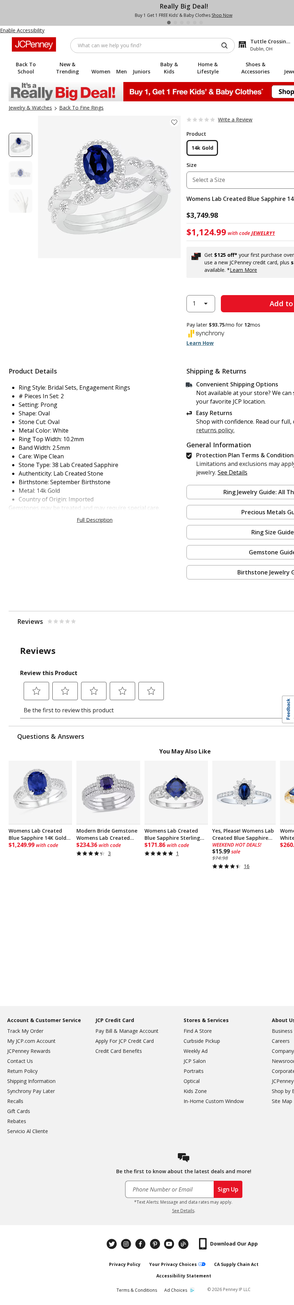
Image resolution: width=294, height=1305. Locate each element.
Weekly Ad (196, 1051)
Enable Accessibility (22, 30)
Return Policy (22, 1071)
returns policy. (215, 430)
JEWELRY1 (263, 233)
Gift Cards (18, 1111)
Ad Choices (175, 1290)
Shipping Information (31, 1081)
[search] (227, 45)
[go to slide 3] (182, 22)
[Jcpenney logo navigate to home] (33, 44)
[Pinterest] (155, 1244)
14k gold (202, 147)
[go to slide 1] (169, 22)
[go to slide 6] (201, 22)
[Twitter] (112, 1244)
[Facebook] (141, 1244)
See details (232, 472)
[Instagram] (127, 1244)
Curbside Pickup (202, 1040)
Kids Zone (195, 1091)
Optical (192, 1081)
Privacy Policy (125, 1264)
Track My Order (25, 1030)
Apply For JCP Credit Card (124, 1040)
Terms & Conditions (137, 1290)
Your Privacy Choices (173, 1264)
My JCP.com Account (31, 1040)
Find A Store (198, 1030)
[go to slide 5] (194, 22)
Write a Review (235, 119)
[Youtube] (170, 1244)
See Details (183, 1211)
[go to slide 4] (188, 22)
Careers (281, 1040)
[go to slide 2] (175, 22)
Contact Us (20, 1061)
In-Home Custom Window (214, 1101)
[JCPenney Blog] (184, 1244)
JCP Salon (195, 1061)
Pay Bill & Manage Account (126, 1030)
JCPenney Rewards (29, 1051)
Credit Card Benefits (118, 1051)
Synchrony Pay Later (31, 1091)
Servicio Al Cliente (27, 1131)
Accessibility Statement (183, 1276)
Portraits (194, 1071)
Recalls (15, 1101)
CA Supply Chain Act (236, 1264)
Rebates (16, 1121)
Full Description (95, 519)
